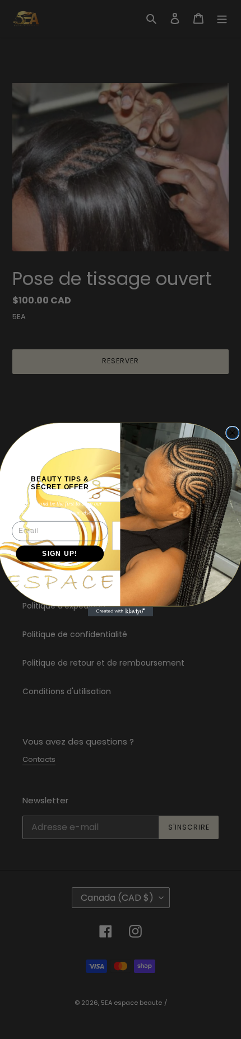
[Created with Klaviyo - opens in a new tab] (120, 611)
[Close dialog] (232, 433)
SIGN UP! (59, 553)
